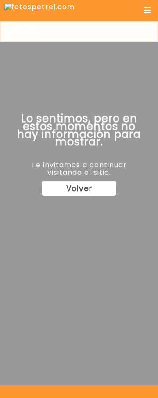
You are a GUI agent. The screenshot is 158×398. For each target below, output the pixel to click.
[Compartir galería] (28, 31)
